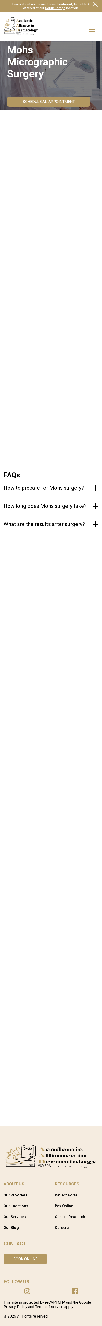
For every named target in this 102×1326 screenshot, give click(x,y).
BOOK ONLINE (25, 1259)
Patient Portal (66, 1195)
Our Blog (11, 1227)
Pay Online (64, 1206)
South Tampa (55, 8)
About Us (14, 1183)
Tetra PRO (81, 4)
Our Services (15, 1217)
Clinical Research (70, 1217)
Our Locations (16, 1206)
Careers (62, 1227)
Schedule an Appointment (49, 101)
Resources (67, 1183)
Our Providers (16, 1195)
